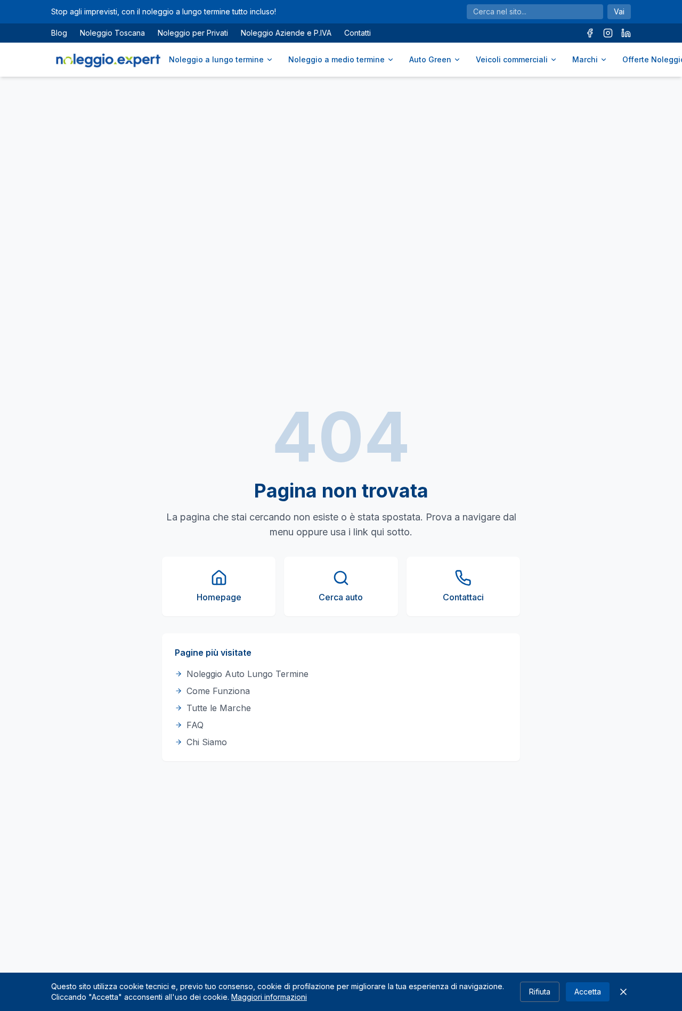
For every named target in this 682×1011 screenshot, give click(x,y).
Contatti (357, 32)
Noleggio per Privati (193, 32)
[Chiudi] (623, 991)
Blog (59, 32)
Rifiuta (539, 991)
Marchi (585, 59)
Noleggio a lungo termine (216, 59)
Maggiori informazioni (269, 996)
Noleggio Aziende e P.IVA (286, 32)
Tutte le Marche (218, 708)
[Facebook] (590, 33)
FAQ (195, 725)
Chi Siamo (206, 742)
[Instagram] (608, 33)
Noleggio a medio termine (336, 59)
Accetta (587, 991)
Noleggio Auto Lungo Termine (247, 673)
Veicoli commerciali (512, 59)
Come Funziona (218, 691)
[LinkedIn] (626, 33)
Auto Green (430, 59)
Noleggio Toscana (112, 32)
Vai (619, 11)
